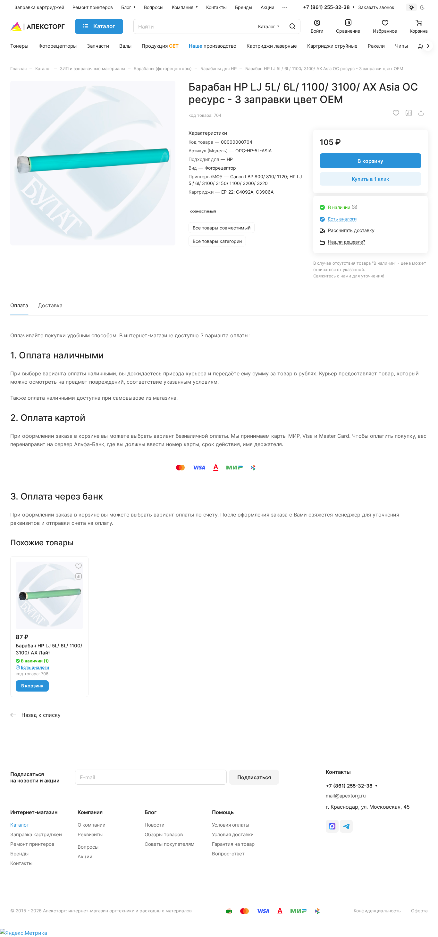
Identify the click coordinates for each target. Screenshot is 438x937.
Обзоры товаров (164, 834)
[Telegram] (346, 826)
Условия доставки (233, 834)
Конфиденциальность (377, 910)
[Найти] (292, 26)
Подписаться (254, 777)
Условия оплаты (230, 825)
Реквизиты (90, 834)
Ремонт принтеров (32, 844)
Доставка (50, 305)
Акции (85, 856)
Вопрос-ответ (228, 854)
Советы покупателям (169, 844)
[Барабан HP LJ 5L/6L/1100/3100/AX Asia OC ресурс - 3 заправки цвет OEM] (92, 163)
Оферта (419, 910)
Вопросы (88, 847)
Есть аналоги (342, 218)
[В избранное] (396, 113)
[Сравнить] (409, 113)
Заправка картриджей (36, 834)
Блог (150, 812)
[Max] (332, 826)
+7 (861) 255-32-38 (326, 7)
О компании (91, 825)
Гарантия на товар (233, 844)
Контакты (21, 863)
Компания (90, 812)
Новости (154, 825)
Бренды (19, 854)
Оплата (19, 305)
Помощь (223, 812)
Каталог (19, 825)
